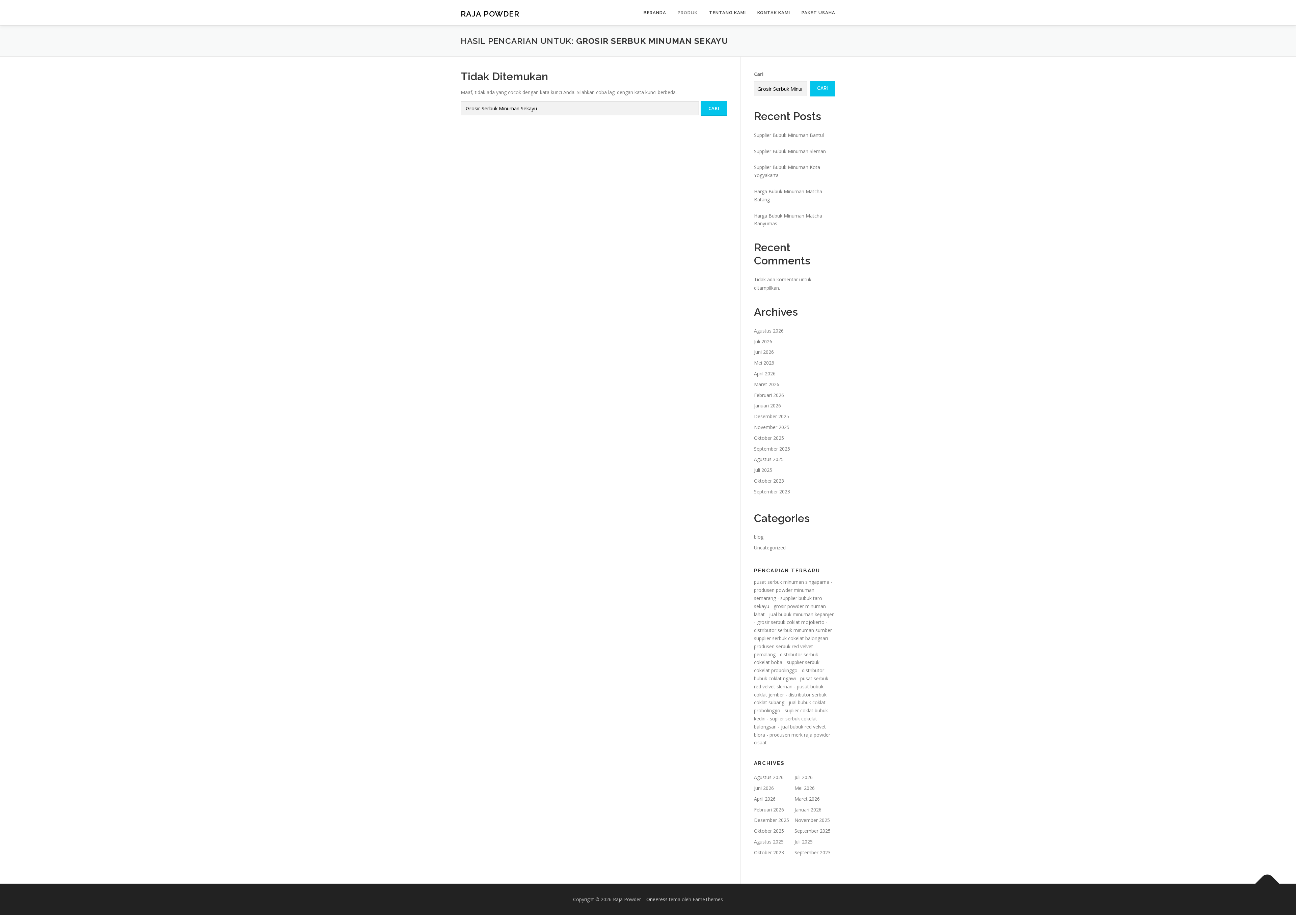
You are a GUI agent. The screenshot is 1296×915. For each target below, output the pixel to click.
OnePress (657, 899)
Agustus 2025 (769, 459)
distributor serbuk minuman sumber (793, 630)
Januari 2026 (767, 405)
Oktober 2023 (769, 481)
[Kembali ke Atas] (1267, 883)
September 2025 (772, 449)
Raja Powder (490, 13)
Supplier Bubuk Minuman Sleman (790, 151)
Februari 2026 (769, 395)
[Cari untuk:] (580, 108)
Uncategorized (770, 547)
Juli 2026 (763, 341)
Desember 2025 (771, 416)
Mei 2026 (764, 363)
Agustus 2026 (769, 330)
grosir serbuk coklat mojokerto (791, 622)
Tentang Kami (727, 12)
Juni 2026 (764, 352)
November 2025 (771, 427)
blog (758, 537)
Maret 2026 (766, 384)
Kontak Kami (773, 12)
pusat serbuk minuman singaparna (791, 582)
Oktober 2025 (769, 438)
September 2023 (772, 491)
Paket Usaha (818, 12)
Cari (758, 74)
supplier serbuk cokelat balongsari (791, 638)
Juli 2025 (763, 470)
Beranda (655, 12)
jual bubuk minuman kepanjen (802, 614)
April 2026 (765, 373)
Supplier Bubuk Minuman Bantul (789, 135)
